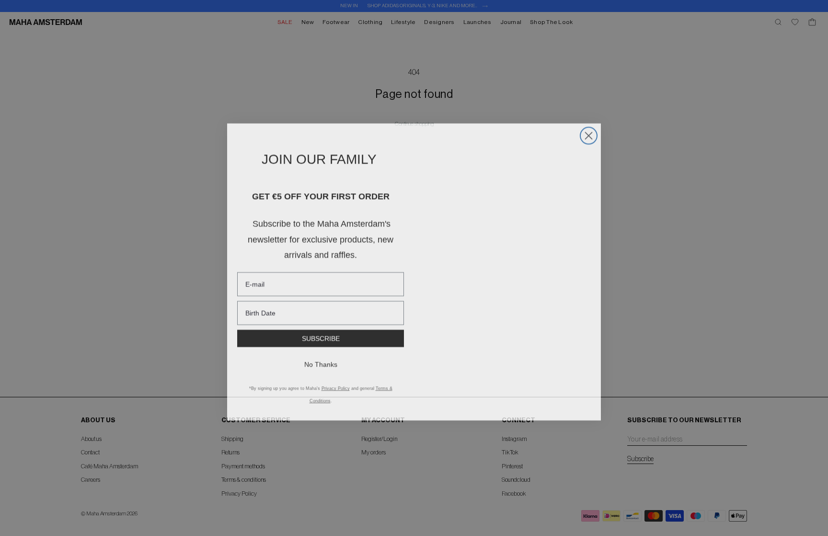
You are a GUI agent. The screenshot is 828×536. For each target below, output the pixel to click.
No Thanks (320, 360)
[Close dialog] (588, 131)
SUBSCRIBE (321, 334)
